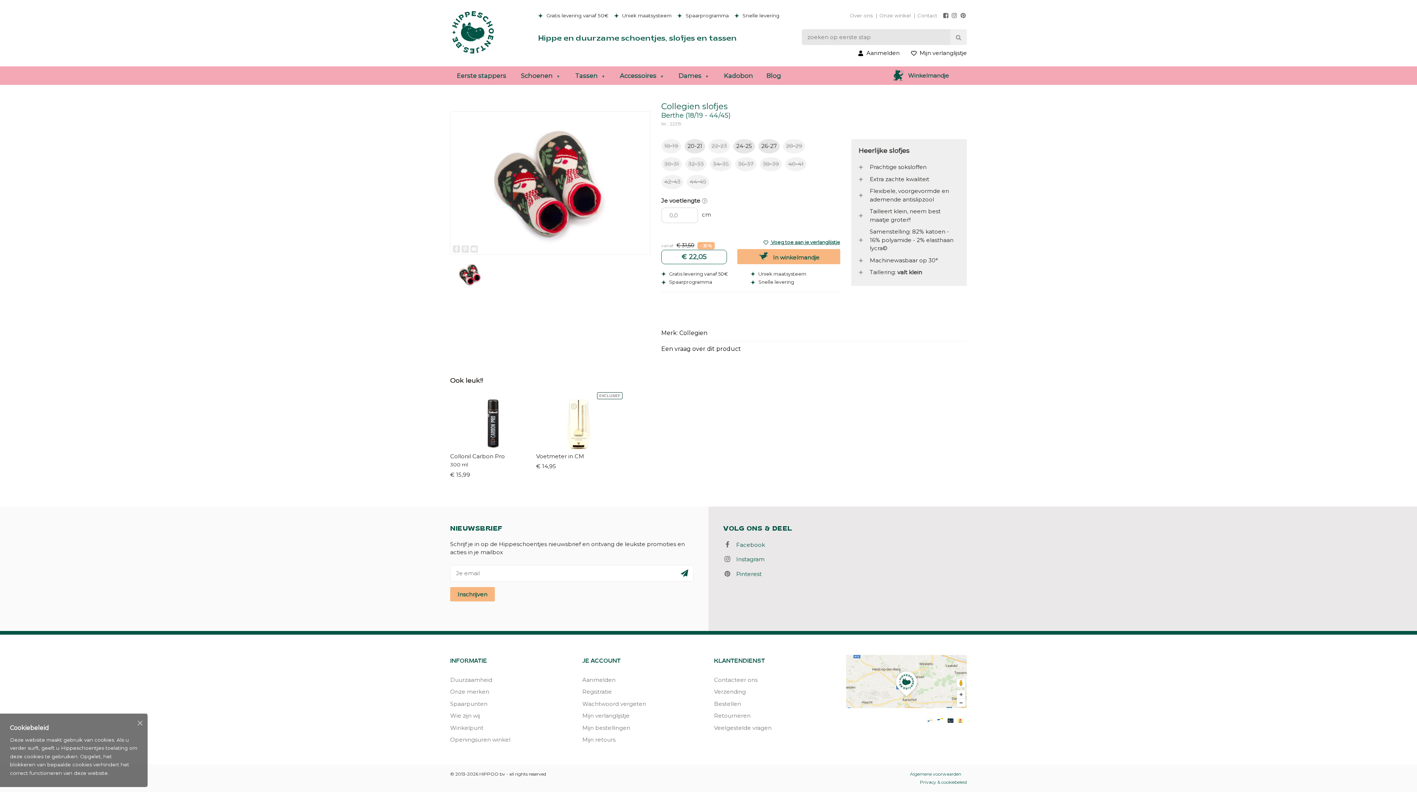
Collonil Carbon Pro (477, 456)
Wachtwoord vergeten (614, 703)
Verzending (730, 691)
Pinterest (747, 573)
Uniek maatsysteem (646, 15)
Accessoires (638, 75)
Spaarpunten (468, 703)
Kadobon (738, 75)
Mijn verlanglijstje (606, 715)
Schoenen (537, 75)
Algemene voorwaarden (935, 774)
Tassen (586, 75)
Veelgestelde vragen (743, 727)
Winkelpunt (466, 727)
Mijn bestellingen (606, 727)
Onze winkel (895, 15)
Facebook (748, 544)
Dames (690, 75)
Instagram (748, 559)
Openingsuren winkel (480, 739)
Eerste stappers (481, 75)
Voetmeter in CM (560, 456)
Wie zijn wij (465, 715)
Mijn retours (599, 739)
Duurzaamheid (471, 679)
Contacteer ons (736, 679)
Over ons (861, 15)
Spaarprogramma (706, 15)
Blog (773, 75)
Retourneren (732, 715)
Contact (927, 15)
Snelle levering (760, 15)
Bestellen (727, 703)
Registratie (597, 691)
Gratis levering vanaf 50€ (576, 15)
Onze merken (469, 691)
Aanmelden (599, 679)
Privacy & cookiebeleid (943, 782)
